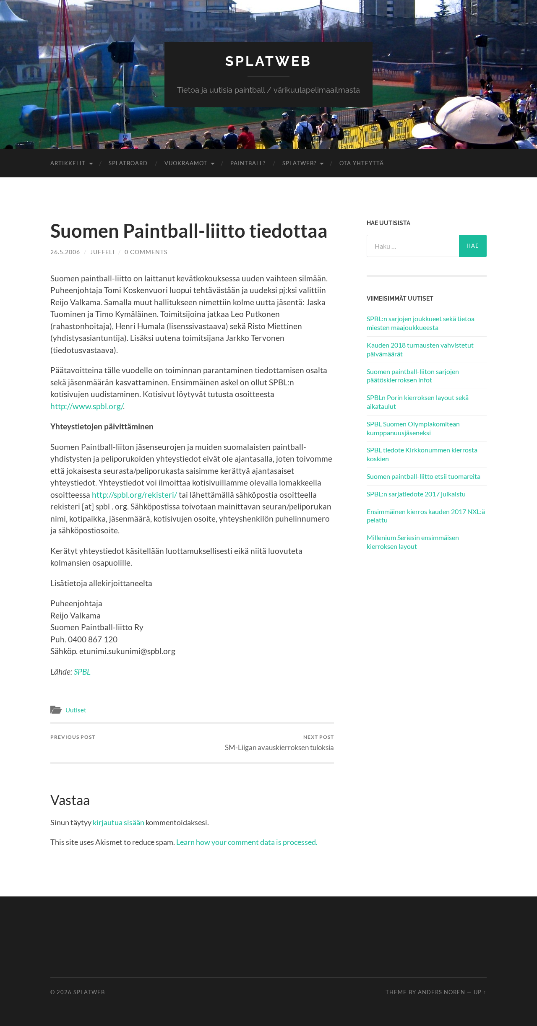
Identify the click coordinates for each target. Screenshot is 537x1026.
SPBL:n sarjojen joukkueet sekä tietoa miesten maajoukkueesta (420, 322)
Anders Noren (441, 992)
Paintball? (248, 163)
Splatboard (128, 163)
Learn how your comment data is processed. (247, 842)
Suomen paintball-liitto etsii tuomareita (423, 476)
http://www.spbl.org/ (86, 406)
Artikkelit (68, 163)
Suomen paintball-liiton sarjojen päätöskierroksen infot (413, 375)
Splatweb (268, 61)
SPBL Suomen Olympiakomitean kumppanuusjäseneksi (413, 428)
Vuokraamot (185, 163)
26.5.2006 (65, 251)
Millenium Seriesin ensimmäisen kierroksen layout (413, 541)
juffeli (102, 251)
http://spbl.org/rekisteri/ (134, 494)
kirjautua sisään (118, 822)
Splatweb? (299, 163)
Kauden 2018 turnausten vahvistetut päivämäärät (420, 349)
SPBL (82, 671)
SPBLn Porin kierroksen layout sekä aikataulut (418, 401)
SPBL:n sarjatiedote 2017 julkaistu (416, 494)
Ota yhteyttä (361, 163)
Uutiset (75, 710)
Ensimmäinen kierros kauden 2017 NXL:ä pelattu (426, 515)
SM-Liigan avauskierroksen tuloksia (279, 743)
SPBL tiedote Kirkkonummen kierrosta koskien (422, 454)
